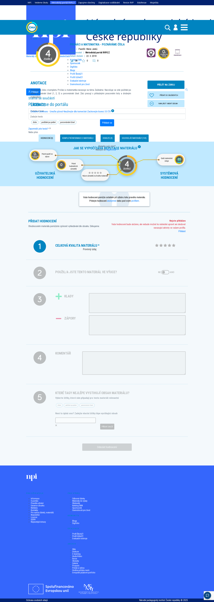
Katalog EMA (77, 505)
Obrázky (75, 561)
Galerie (75, 563)
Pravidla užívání (37, 503)
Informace (35, 498)
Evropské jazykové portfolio (83, 572)
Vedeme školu (41, 2)
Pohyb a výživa (78, 568)
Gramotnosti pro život (81, 510)
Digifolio (75, 523)
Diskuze (75, 551)
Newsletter (35, 515)
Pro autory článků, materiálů (42, 512)
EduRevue (141, 2)
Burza (74, 558)
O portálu (34, 501)
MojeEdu (154, 2)
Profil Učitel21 (78, 536)
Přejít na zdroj (166, 84)
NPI (29, 2)
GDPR (33, 519)
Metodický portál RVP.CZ (63, 2)
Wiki (74, 549)
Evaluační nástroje (79, 538)
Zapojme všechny (86, 2)
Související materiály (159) (134, 138)
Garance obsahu (37, 505)
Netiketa (34, 508)
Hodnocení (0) (47, 138)
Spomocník (77, 508)
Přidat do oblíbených (169, 95)
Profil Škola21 (78, 534)
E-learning (76, 554)
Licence (34, 517)
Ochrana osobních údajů (37, 600)
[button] (174, 27)
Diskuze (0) (108, 138)
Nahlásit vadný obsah (168, 103)
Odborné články (78, 498)
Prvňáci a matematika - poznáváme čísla (97, 44)
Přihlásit (182, 231)
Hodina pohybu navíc (81, 570)
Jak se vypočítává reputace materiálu (105, 148)
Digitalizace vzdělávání (109, 2)
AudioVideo (77, 556)
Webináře (76, 503)
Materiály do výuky (79, 501)
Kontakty (34, 510)
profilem (135, 200)
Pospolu (75, 565)
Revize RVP (128, 2)
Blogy (74, 521)
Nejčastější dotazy (38, 522)
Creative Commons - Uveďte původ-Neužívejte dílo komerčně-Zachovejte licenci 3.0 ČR (71, 111)
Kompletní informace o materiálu (77, 138)
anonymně (111, 200)
